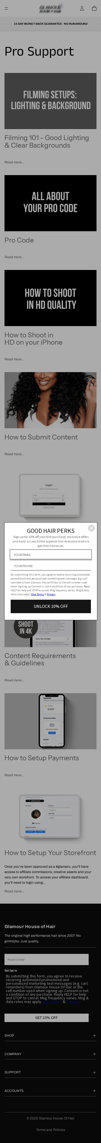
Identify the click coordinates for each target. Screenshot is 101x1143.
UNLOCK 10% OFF (51, 606)
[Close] (91, 528)
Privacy (51, 594)
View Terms (37, 594)
